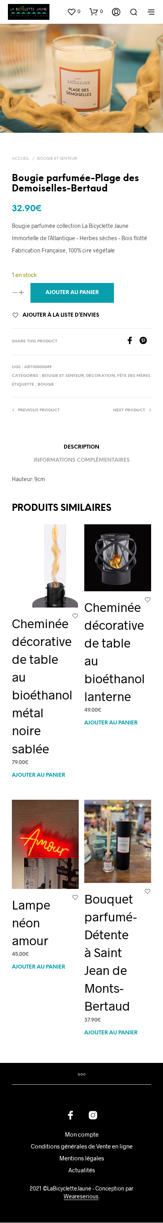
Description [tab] (81, 447)
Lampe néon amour (31, 922)
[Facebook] (132, 342)
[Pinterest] (145, 342)
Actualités (81, 1169)
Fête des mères (133, 376)
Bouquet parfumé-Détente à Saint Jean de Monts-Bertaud (110, 952)
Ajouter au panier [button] (38, 775)
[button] (73, 11)
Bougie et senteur (57, 159)
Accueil (20, 159)
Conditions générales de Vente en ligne (82, 1146)
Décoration (100, 376)
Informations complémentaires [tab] (82, 460)
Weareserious (81, 1196)
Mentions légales (81, 1158)
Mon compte (82, 1134)
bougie (46, 384)
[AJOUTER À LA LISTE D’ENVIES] (75, 615)
